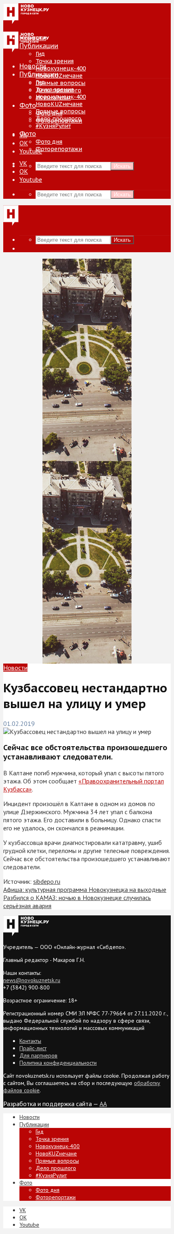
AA (103, 1104)
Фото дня (49, 141)
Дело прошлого (58, 118)
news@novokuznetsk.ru (31, 980)
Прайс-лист (33, 1048)
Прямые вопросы (60, 83)
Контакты (30, 1041)
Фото (27, 105)
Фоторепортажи (59, 149)
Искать (122, 166)
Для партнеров (38, 1055)
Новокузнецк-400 (61, 68)
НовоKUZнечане (59, 75)
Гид (40, 82)
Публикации (38, 74)
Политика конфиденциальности (58, 1062)
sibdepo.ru (46, 881)
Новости (32, 66)
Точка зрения (55, 61)
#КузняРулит (53, 126)
